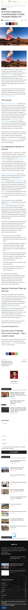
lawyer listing (12, 343)
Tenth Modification (19, 181)
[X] (10, 23)
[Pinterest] (13, 23)
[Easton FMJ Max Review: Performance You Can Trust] (5, 528)
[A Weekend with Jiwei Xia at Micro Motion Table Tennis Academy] (5, 469)
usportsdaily (6, 20)
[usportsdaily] (2, 20)
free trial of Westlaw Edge (8, 96)
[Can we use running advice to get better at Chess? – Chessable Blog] (5, 499)
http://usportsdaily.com (14, 383)
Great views (24, 361)
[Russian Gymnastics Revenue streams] (5, 513)
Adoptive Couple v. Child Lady (13, 139)
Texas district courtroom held (9, 174)
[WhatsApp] (16, 23)
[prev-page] (2, 416)
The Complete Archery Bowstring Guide (18, 482)
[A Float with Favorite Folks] (5, 506)
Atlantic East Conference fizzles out (17, 475)
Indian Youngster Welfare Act (10, 103)
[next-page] (4, 416)
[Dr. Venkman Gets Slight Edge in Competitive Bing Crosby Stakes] (5, 520)
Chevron (5, 191)
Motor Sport (7, 5)
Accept (4, 607)
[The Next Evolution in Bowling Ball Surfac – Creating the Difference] (5, 491)
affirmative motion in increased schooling (14, 306)
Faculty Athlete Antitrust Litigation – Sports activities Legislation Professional (17, 402)
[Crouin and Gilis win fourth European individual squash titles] (5, 462)
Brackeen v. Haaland (9, 74)
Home (2, 5)
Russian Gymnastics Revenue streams (18, 511)
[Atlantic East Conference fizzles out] (5, 477)
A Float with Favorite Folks (15, 504)
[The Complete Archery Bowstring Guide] (5, 484)
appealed (9, 202)
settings (12, 605)
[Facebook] (7, 23)
